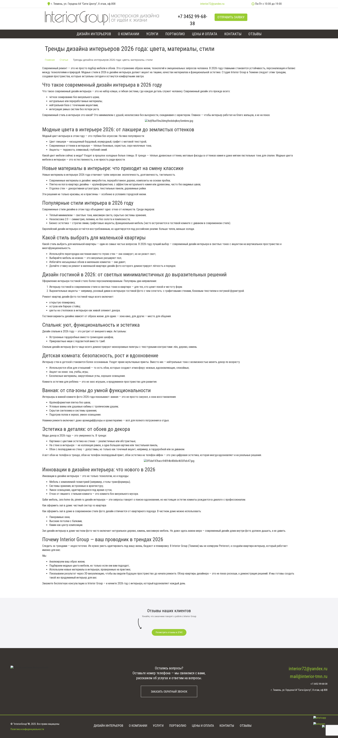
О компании (128, 34)
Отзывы (254, 34)
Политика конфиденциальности (27, 729)
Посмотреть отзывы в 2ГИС (169, 632)
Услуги (152, 34)
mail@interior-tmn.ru (308, 676)
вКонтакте (254, 17)
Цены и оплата (204, 34)
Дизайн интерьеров (94, 34)
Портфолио (175, 34)
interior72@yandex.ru (212, 3)
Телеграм (262, 17)
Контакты (232, 34)
